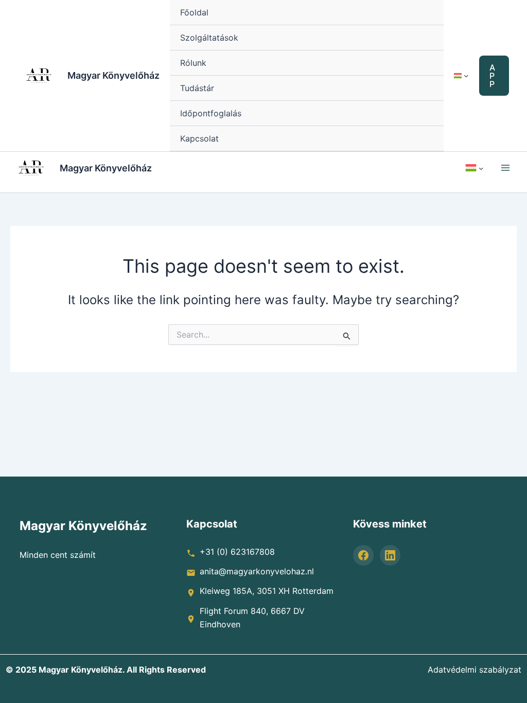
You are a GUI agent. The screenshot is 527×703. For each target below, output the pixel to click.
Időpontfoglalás (210, 113)
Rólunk (193, 63)
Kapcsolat (199, 138)
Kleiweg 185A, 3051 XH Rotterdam (266, 591)
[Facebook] (363, 555)
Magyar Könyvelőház (113, 75)
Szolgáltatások (209, 37)
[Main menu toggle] (505, 167)
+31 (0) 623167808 (237, 552)
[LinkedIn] (390, 555)
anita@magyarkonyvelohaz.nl (257, 571)
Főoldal (194, 12)
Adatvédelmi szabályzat (474, 669)
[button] (494, 76)
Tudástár (197, 88)
